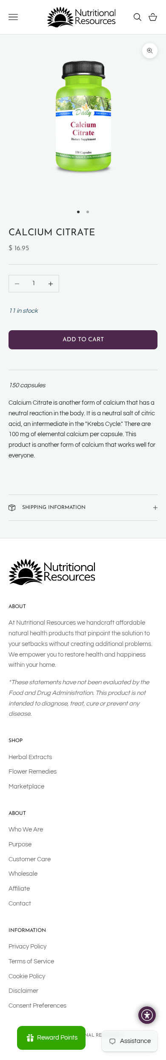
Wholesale (23, 874)
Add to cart (83, 340)
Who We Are (26, 829)
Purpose (20, 844)
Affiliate (19, 889)
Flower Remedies (33, 772)
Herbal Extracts (30, 757)
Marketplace (26, 786)
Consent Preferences (37, 1006)
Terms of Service (31, 961)
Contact (20, 903)
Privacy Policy (27, 946)
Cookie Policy (27, 976)
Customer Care (30, 859)
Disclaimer (23, 991)
